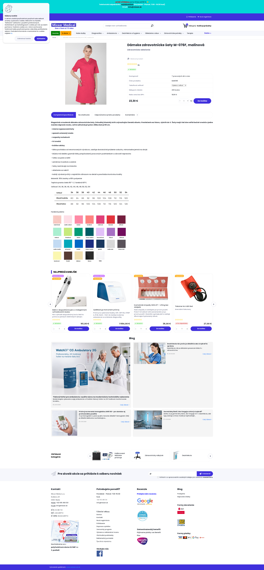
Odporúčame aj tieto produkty (107, 115)
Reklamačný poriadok (105, 538)
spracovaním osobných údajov (180, 477)
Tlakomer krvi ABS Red (184, 306)
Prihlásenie (192, 17)
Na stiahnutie (84, 115)
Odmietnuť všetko (24, 39)
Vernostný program (104, 529)
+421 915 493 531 (62, 503)
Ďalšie (207, 33)
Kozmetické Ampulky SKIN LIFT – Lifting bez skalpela (151, 306)
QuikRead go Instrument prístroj (106, 310)
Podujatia (181, 494)
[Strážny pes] (170, 59)
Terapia (190, 33)
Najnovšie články (183, 497)
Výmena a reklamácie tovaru (108, 532)
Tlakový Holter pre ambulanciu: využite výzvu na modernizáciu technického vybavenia (91, 397)
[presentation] (50, 304)
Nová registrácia (205, 17)
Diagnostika (97, 33)
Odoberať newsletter (99, 473)
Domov (99, 515)
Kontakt (100, 517)
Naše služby (81, 33)
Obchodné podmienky (105, 535)
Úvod (54, 37)
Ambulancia (112, 33)
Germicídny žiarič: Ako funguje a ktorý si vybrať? (183, 412)
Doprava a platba (103, 526)
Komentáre (131, 115)
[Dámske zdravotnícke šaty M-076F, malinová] (86, 74)
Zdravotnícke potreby (173, 33)
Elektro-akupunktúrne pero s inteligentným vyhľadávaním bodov (69, 311)
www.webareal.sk (73, 567)
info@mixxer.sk (61, 506)
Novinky (55, 33)
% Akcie (65, 33)
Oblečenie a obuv (152, 33)
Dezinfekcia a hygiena (131, 33)
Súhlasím (41, 38)
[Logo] (63, 26)
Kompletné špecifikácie (63, 115)
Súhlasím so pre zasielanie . (186, 477)
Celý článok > (124, 405)
